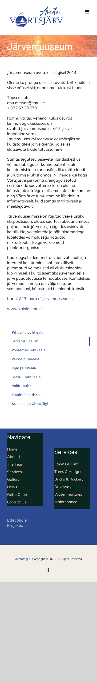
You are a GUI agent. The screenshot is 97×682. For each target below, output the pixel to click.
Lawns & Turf (65, 464)
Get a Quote (17, 494)
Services (14, 471)
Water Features (68, 494)
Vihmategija (22, 559)
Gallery (13, 479)
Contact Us (16, 502)
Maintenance (65, 501)
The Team (15, 464)
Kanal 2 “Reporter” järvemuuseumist (40, 298)
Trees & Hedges (68, 471)
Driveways (63, 486)
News (12, 487)
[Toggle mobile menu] (87, 11)
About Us (15, 456)
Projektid (15, 525)
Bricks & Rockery (69, 479)
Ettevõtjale (17, 520)
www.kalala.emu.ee (25, 308)
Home (12, 449)
